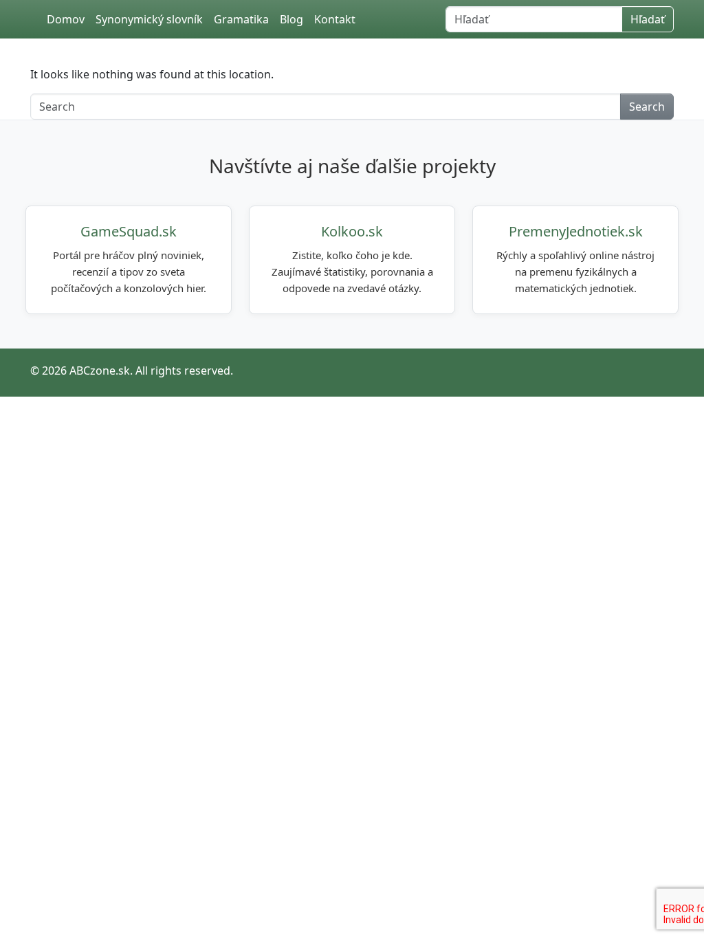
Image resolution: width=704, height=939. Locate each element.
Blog (291, 19)
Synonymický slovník (149, 19)
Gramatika (241, 19)
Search (647, 106)
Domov (66, 19)
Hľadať (647, 19)
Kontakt (334, 19)
